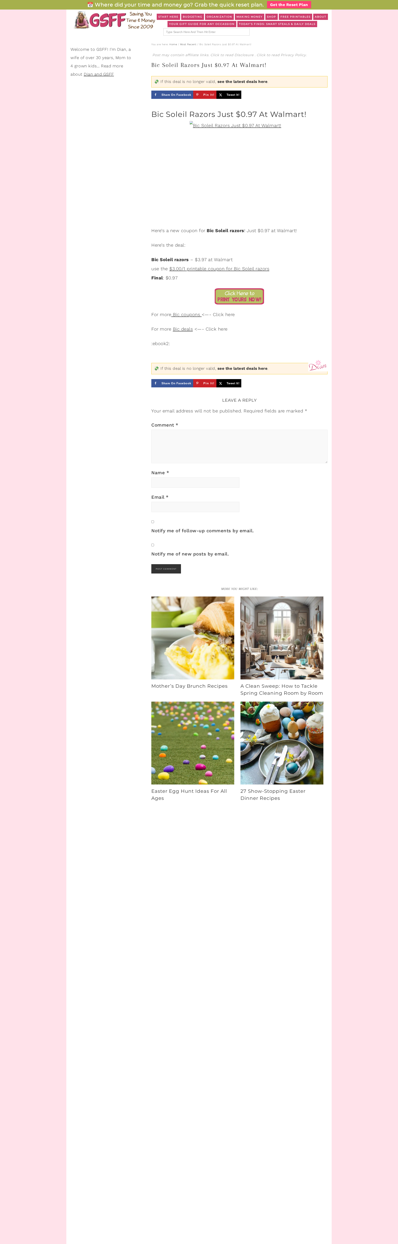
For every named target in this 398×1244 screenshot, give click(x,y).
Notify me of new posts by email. (190, 554)
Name (160, 472)
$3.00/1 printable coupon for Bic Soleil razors (219, 268)
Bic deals (183, 329)
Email (160, 497)
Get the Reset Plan (289, 4)
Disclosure (244, 55)
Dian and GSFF (99, 74)
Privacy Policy (293, 55)
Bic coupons (186, 314)
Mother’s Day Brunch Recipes (189, 686)
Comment (164, 425)
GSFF (114, 20)
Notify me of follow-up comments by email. (202, 530)
